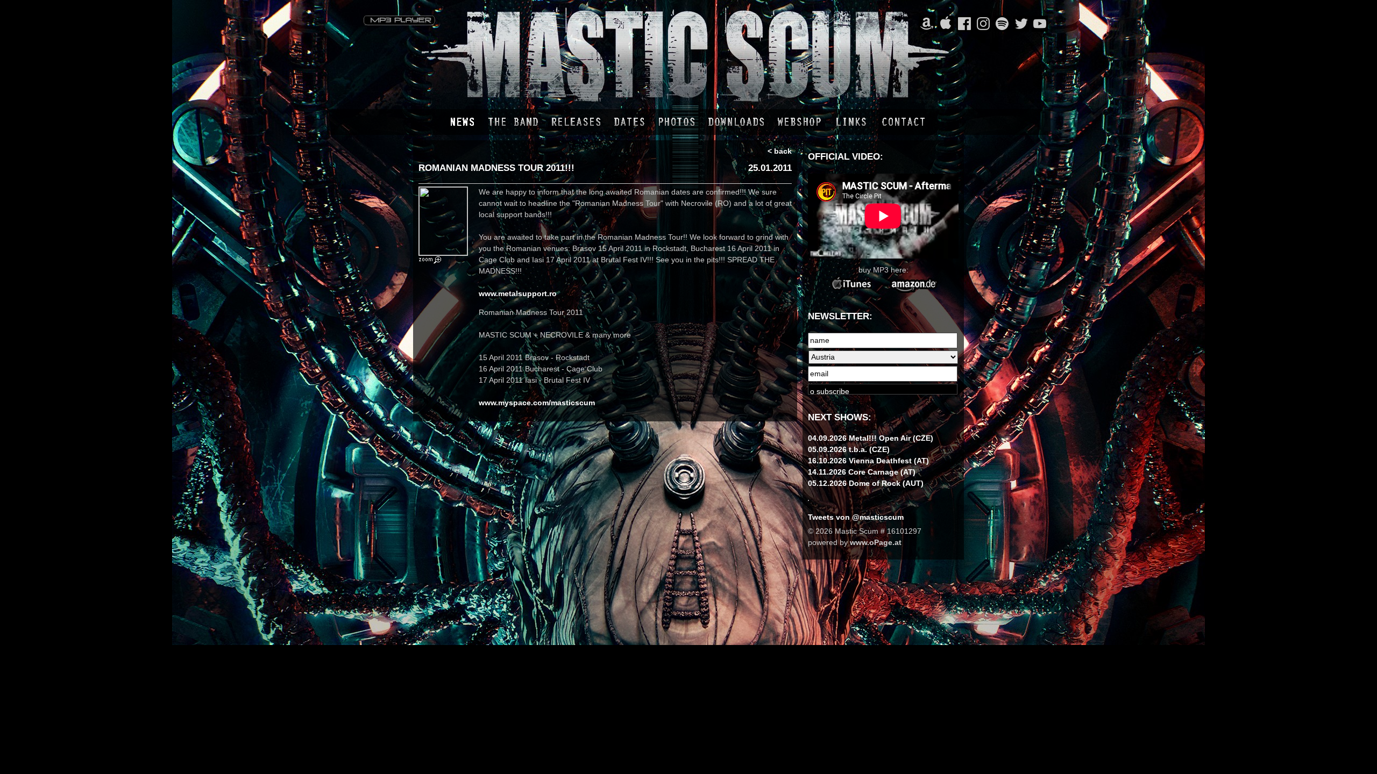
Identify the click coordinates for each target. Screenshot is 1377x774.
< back (780, 151)
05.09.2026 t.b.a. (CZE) (849, 449)
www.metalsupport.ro (518, 293)
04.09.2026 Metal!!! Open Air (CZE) (870, 438)
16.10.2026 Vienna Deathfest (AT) (868, 460)
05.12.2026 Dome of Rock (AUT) (866, 483)
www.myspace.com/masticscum (537, 402)
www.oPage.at (876, 542)
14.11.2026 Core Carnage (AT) (861, 472)
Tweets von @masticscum (856, 517)
